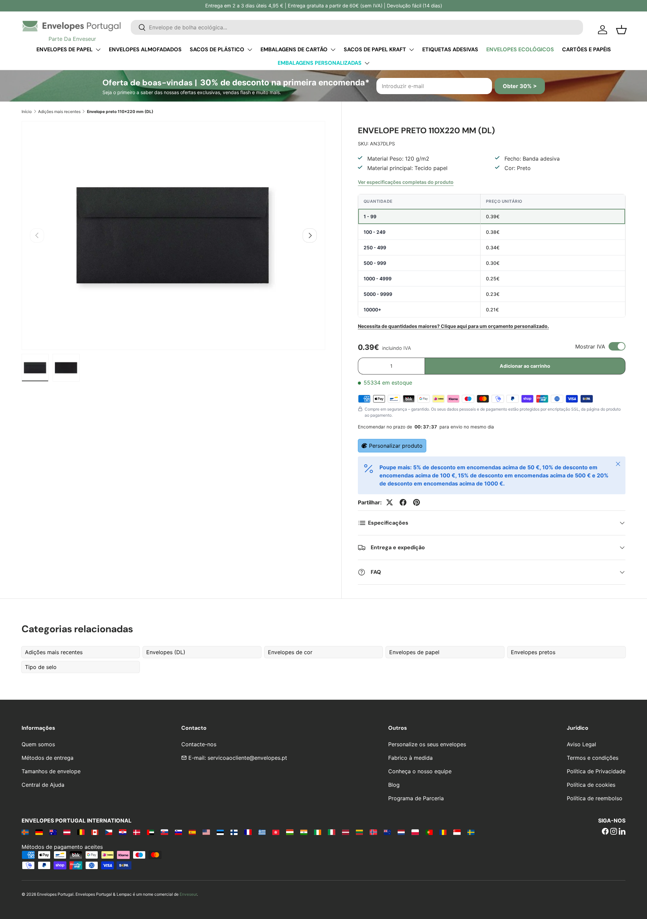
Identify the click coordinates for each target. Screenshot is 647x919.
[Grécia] (262, 832)
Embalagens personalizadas (320, 62)
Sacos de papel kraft (375, 49)
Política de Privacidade (596, 771)
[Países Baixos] (401, 832)
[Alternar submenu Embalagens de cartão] (333, 50)
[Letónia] (345, 832)
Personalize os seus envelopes (427, 744)
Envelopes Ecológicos (520, 49)
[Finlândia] (234, 832)
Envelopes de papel (64, 49)
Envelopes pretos (533, 652)
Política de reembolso (594, 798)
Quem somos (38, 744)
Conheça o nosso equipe (420, 771)
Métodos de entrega (47, 757)
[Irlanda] (317, 832)
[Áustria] (66, 832)
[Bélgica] (80, 832)
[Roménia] (442, 832)
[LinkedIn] (622, 832)
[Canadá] (94, 832)
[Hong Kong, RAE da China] (275, 832)
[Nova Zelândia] (387, 832)
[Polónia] (415, 832)
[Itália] (331, 832)
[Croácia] (122, 832)
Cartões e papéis (586, 49)
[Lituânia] (359, 832)
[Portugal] (429, 832)
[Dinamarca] (136, 832)
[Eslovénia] (178, 832)
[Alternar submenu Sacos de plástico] (250, 50)
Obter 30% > (520, 86)
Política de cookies (591, 784)
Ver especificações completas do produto (406, 182)
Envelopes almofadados (145, 49)
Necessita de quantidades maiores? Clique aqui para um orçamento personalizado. (453, 326)
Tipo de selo (41, 667)
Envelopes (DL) (165, 652)
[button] (621, 29)
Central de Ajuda (43, 784)
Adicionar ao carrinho (525, 366)
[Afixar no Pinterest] (416, 502)
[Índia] (303, 832)
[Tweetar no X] (389, 502)
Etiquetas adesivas (450, 49)
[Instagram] (613, 832)
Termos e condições (592, 757)
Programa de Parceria (416, 798)
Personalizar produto (396, 445)
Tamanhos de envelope (51, 771)
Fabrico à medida (410, 757)
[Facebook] (605, 832)
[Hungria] (289, 832)
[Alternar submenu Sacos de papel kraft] (411, 50)
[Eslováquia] (164, 832)
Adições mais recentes (59, 111)
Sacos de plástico (217, 49)
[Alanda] (25, 832)
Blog (394, 784)
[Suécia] (470, 832)
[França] (247, 832)
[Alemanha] (38, 832)
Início (27, 111)
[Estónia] (220, 832)
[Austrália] (53, 832)
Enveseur (188, 894)
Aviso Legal (581, 744)
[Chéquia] (108, 832)
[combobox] (357, 27)
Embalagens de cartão (294, 49)
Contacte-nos (198, 744)
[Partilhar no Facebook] (403, 502)
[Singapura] (456, 832)
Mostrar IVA (590, 346)
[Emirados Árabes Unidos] (150, 832)
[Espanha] (192, 832)
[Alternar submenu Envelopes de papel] (98, 50)
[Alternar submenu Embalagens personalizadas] (367, 63)
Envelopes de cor (290, 652)
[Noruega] (373, 832)
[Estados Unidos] (206, 832)
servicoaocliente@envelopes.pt (247, 757)
